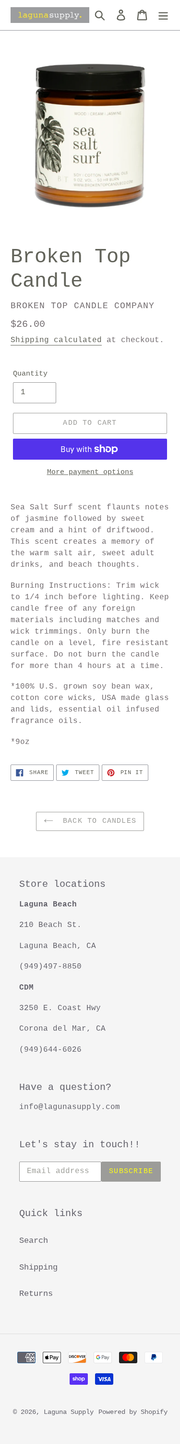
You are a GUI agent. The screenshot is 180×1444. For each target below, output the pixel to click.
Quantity (30, 374)
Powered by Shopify (133, 1412)
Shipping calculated (56, 340)
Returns (36, 1293)
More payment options (90, 472)
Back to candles (97, 821)
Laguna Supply (69, 1412)
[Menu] (163, 15)
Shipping (38, 1267)
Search (33, 1240)
